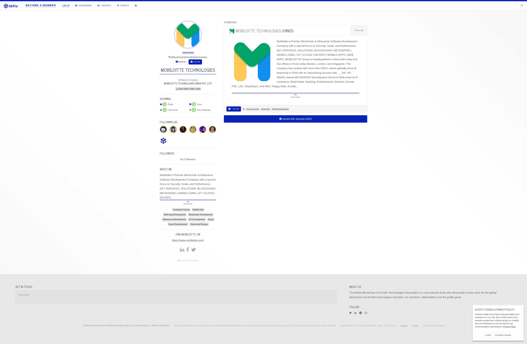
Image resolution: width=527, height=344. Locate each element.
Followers (167, 153)
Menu (522, 5)
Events (124, 6)
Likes (199, 104)
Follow (235, 109)
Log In (65, 6)
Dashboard (85, 6)
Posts (170, 104)
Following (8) (168, 122)
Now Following (203, 110)
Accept (488, 335)
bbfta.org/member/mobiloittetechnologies (189, 57)
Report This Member (189, 260)
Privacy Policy (509, 326)
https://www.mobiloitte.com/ (188, 240)
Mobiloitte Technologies (264, 30)
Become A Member (41, 5)
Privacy (415, 326)
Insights (106, 6)
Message (182, 62)
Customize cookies (503, 335)
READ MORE (295, 97)
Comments (173, 110)
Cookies (404, 326)
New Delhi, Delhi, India (189, 89)
